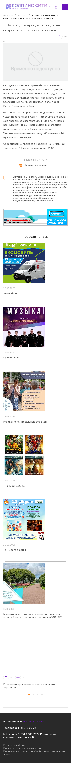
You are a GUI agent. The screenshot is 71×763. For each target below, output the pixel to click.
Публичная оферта (14, 745)
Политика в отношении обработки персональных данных (34, 753)
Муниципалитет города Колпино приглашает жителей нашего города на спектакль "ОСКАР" (32, 616)
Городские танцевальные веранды (25, 421)
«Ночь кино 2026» (14, 485)
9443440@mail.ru (33, 721)
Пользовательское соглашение (22, 748)
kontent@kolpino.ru (41, 198)
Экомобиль (10, 293)
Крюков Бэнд (11, 357)
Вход (56, 7)
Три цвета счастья (14, 550)
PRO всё (22, 15)
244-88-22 (30, 727)
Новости (8, 15)
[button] (29, 694)
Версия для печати (35, 165)
